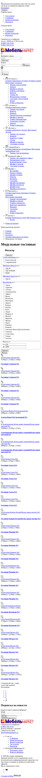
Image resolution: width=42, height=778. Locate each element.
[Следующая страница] (6, 700)
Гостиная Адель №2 (9, 492)
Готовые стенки (35, 81)
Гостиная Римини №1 (9, 599)
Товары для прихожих (18, 199)
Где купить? (10, 16)
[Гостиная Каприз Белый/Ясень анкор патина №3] (20, 512)
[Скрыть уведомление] (2, 2)
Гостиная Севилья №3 (10, 377)
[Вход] (2, 68)
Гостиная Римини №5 (9, 545)
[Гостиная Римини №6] (10, 526)
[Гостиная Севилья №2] (10, 384)
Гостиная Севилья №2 (10, 391)
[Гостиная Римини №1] (10, 592)
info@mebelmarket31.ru (9, 732)
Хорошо (4, 10)
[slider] (21, 345)
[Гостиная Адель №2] (9, 486)
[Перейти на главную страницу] (17, 51)
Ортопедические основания (20, 115)
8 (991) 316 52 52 (7, 45)
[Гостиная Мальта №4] (10, 646)
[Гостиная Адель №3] (9, 472)
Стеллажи (13, 181)
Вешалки (13, 207)
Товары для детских (17, 134)
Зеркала (13, 87)
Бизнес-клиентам (11, 20)
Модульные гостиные (13, 83)
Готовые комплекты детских (16, 130)
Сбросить (9, 255)
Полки (12, 101)
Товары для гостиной (18, 85)
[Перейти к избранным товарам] (2, 71)
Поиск (3, 63)
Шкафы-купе (15, 187)
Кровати (13, 113)
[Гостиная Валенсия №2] (10, 606)
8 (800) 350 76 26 (7, 43)
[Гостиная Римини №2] (10, 579)
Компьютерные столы (18, 162)
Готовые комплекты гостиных (16, 81)
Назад (6, 74)
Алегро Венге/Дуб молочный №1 (14, 417)
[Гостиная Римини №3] (10, 566)
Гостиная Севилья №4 (10, 364)
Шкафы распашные (17, 183)
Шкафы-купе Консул (18, 189)
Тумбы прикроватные (18, 119)
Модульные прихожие (13, 197)
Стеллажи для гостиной (19, 99)
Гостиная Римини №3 (9, 572)
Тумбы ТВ (14, 95)
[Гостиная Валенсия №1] (10, 619)
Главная (8, 231)
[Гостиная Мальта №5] (10, 632)
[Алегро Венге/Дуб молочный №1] (14, 411)
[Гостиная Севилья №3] (10, 371)
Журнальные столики (18, 97)
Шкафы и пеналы (16, 89)
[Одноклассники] (6, 772)
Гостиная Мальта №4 (9, 652)
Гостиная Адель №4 (9, 465)
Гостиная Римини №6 (9, 532)
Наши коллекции (11, 223)
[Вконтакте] (6, 770)
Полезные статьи (16, 750)
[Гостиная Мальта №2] (10, 672)
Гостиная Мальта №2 (9, 679)
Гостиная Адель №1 (9, 505)
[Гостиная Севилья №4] (10, 358)
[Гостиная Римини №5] (10, 539)
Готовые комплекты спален (15, 107)
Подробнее (5, 8)
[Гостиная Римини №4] (10, 552)
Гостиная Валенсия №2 (10, 612)
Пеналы (13, 177)
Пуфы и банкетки (16, 103)
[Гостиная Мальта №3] (10, 659)
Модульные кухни (34, 218)
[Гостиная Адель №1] (9, 499)
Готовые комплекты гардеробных (18, 149)
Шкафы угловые (16, 175)
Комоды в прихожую (18, 205)
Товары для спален (17, 109)
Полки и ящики (16, 173)
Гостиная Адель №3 (9, 479)
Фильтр (4, 353)
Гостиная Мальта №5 (9, 639)
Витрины (13, 179)
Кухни (12, 220)
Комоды (13, 93)
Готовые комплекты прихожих (17, 193)
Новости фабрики (17, 752)
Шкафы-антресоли (17, 185)
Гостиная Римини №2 (9, 585)
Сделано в (7, 776)
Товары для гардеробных (19, 153)
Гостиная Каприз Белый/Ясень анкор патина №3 (21, 519)
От (4, 344)
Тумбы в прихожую (17, 203)
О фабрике (9, 18)
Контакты (9, 22)
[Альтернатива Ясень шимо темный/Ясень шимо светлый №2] (21, 444)
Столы (12, 140)
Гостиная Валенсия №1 (10, 625)
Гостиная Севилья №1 (10, 404)
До (4, 347)
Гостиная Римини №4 (9, 559)
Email (3, 712)
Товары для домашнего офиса (21, 158)
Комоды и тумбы (16, 138)
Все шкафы (14, 171)
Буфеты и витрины (17, 91)
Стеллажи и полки (17, 144)
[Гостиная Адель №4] (9, 459)
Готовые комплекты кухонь (15, 218)
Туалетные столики (17, 121)
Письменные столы (17, 160)
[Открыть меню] (2, 47)
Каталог (8, 233)
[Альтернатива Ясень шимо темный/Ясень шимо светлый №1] (21, 426)
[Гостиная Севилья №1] (10, 398)
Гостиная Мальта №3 (9, 665)
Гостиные (9, 235)
